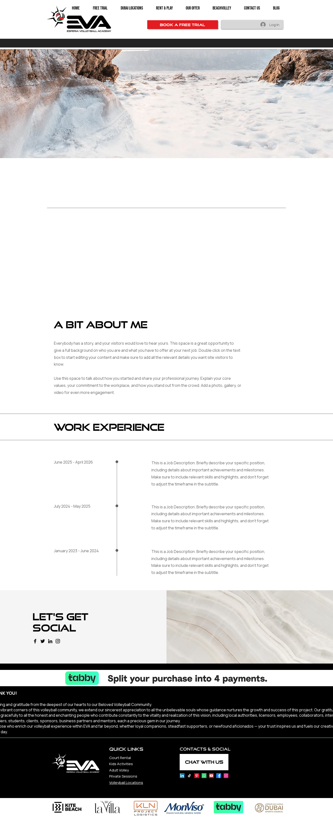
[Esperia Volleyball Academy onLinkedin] (182, 775)
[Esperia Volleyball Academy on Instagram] (226, 775)
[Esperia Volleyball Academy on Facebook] (218, 775)
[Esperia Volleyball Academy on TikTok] (189, 775)
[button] (192, 8)
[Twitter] (43, 641)
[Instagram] (58, 641)
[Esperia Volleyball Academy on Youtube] (211, 775)
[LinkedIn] (50, 641)
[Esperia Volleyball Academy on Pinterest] (196, 775)
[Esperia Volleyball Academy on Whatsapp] (204, 775)
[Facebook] (35, 641)
